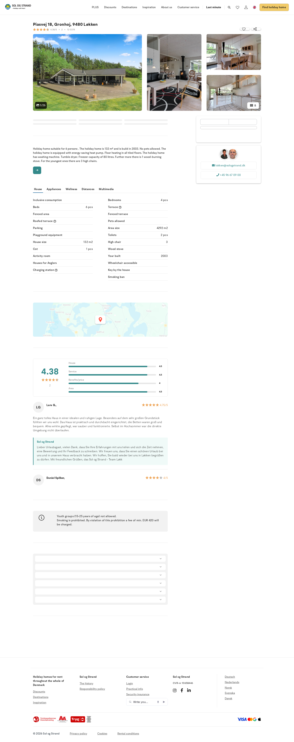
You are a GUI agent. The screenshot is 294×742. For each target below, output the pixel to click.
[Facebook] (182, 690)
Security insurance (137, 694)
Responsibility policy (92, 689)
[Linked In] (189, 690)
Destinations (129, 7)
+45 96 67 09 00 (230, 175)
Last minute (213, 7)
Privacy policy (78, 734)
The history (86, 683)
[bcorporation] (90, 722)
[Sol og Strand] (18, 7)
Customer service (188, 7)
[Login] (246, 7)
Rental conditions (128, 734)
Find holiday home (274, 7)
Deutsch (230, 677)
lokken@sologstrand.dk (230, 165)
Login (129, 683)
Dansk (228, 698)
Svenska (230, 693)
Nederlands (232, 682)
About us (166, 7)
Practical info (134, 689)
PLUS (95, 7)
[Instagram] (174, 690)
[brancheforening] (44, 722)
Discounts (110, 7)
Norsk (228, 688)
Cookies (102, 734)
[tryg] (78, 722)
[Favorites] (237, 7)
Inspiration (149, 7)
